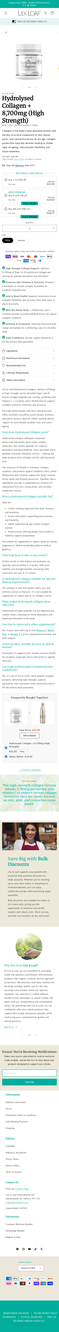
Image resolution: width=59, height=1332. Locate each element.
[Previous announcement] (5, 4)
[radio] (29, 181)
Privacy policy (15, 1294)
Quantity (29, 222)
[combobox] (23, 751)
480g (7, 240)
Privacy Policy (12, 1159)
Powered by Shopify (33, 1289)
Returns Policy (12, 1165)
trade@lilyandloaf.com (17, 1202)
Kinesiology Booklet (15, 1230)
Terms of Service (14, 1172)
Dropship (10, 1128)
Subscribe (29, 1082)
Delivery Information (16, 1102)
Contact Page (22, 1188)
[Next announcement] (54, 4)
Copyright (10, 1146)
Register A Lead (13, 1237)
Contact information (31, 1298)
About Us (9, 1027)
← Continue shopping (29, 769)
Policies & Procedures (16, 1152)
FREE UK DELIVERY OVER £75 (32, 21)
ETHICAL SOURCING (32, 1317)
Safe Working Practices (17, 1121)
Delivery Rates (19, 159)
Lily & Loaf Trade (18, 1289)
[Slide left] (23, 87)
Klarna (9, 1108)
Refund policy (49, 1289)
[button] (6, 13)
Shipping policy (46, 1294)
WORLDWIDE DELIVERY (16, 1313)
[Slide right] (36, 87)
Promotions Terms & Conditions (21, 1115)
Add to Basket (29, 735)
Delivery (19, 165)
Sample (23, 241)
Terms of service (30, 1294)
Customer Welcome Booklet (19, 1224)
